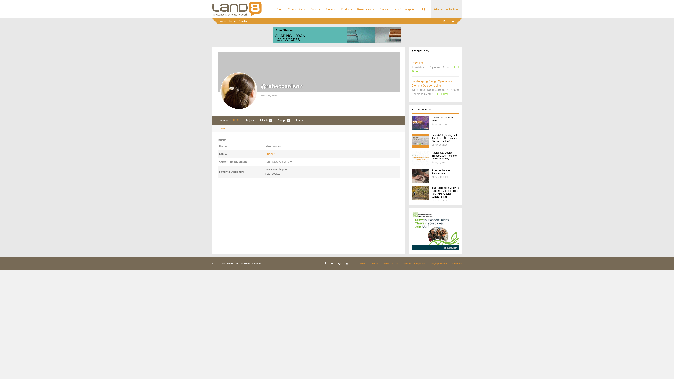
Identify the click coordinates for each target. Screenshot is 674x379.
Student (269, 153)
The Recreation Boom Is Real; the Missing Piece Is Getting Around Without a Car (445, 192)
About (223, 21)
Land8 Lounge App (405, 9)
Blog (279, 9)
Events (383, 9)
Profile (236, 120)
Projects (330, 9)
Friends (265, 120)
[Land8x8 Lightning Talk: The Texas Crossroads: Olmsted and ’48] (420, 146)
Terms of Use (391, 263)
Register (453, 9)
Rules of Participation (414, 263)
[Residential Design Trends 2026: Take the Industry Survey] (420, 164)
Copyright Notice (438, 263)
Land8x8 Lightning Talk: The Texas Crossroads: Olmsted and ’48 (445, 138)
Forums (299, 120)
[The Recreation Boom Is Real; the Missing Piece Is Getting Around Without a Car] (420, 199)
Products (346, 9)
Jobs (314, 9)
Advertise (243, 21)
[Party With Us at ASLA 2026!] (420, 129)
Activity (224, 120)
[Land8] (237, 16)
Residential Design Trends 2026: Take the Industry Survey (444, 155)
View (222, 128)
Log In (439, 9)
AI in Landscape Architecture (441, 172)
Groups (283, 120)
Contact (232, 21)
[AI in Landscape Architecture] (420, 181)
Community (295, 9)
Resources (364, 9)
